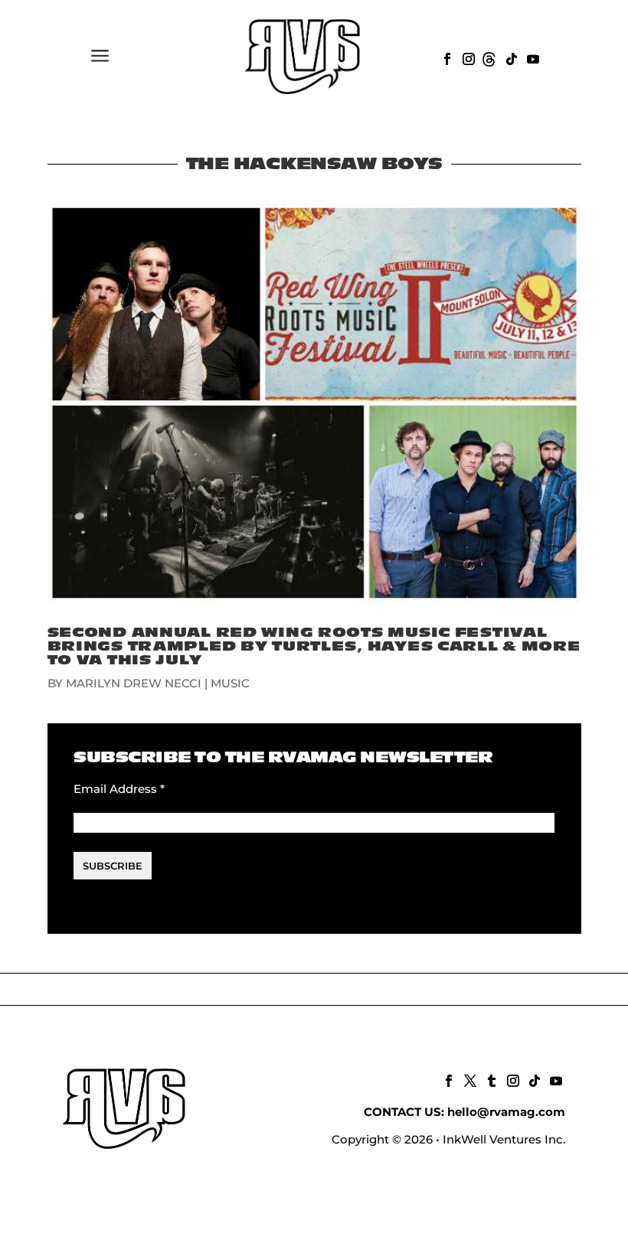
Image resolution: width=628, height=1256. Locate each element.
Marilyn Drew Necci (133, 683)
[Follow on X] (468, 1079)
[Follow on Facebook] (445, 57)
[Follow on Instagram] (467, 57)
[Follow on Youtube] (531, 57)
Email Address (119, 788)
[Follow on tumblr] (490, 1079)
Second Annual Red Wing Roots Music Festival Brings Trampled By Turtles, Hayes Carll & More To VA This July (314, 646)
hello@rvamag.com (506, 1111)
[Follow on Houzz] (488, 57)
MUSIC (230, 683)
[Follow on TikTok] (510, 57)
